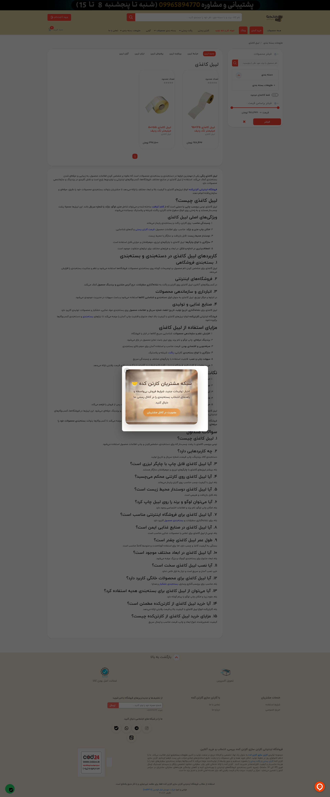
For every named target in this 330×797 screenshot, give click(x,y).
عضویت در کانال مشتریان (161, 412)
